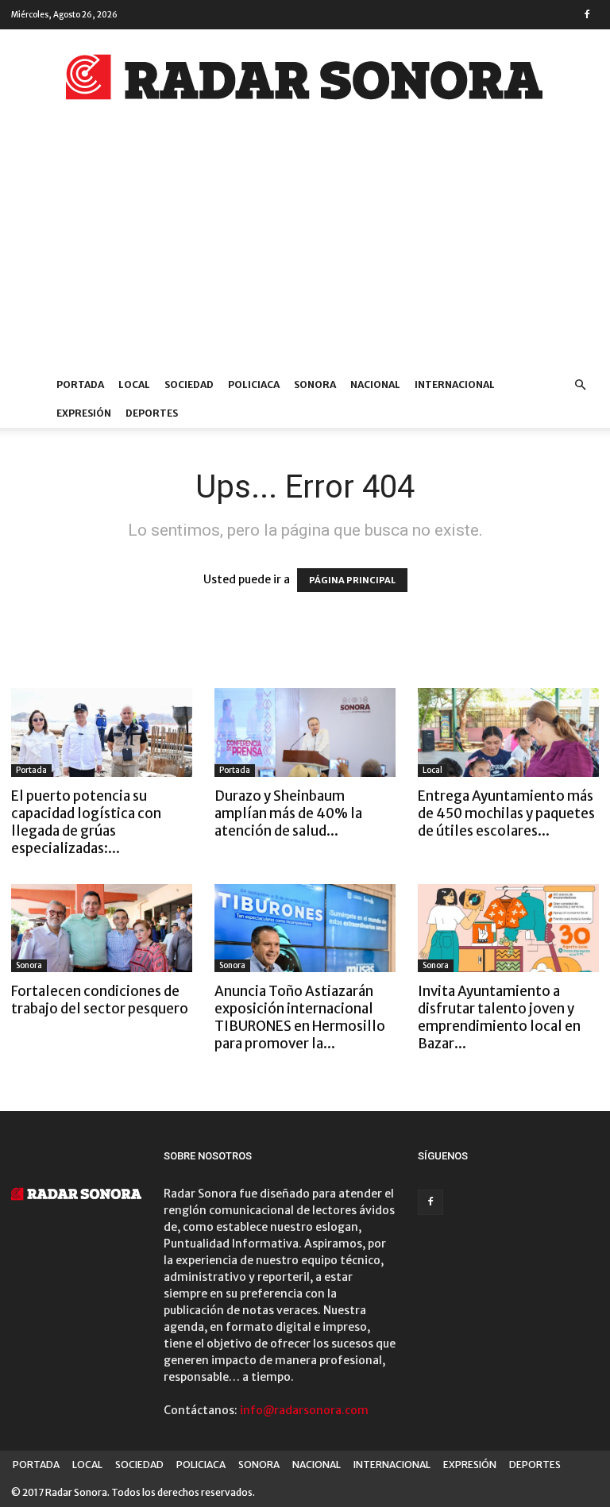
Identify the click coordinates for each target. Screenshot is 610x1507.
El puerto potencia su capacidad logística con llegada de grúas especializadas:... (86, 822)
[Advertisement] (305, 251)
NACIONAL (375, 384)
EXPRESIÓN (83, 413)
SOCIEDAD (189, 384)
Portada (31, 770)
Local (432, 770)
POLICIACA (254, 384)
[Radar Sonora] (305, 82)
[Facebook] (587, 14)
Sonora (29, 965)
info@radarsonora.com (304, 1410)
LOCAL (134, 384)
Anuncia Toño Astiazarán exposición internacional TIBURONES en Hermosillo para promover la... (299, 1017)
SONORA (315, 384)
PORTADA (80, 384)
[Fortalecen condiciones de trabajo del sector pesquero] (101, 928)
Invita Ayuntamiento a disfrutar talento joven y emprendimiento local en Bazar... (499, 1017)
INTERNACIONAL (455, 384)
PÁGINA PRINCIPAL (352, 580)
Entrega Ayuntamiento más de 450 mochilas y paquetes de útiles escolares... (506, 813)
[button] (580, 385)
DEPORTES (151, 413)
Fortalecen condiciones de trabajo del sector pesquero (99, 999)
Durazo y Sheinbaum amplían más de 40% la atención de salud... (288, 813)
